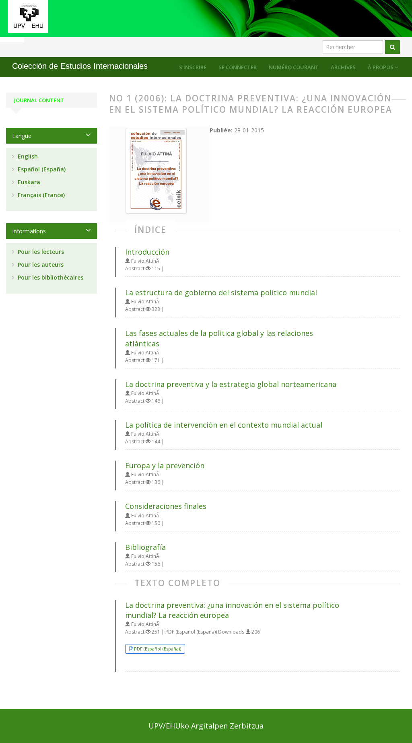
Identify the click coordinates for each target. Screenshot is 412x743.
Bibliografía (145, 547)
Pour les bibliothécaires (49, 277)
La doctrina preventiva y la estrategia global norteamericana (230, 384)
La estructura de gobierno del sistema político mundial (221, 292)
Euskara (28, 182)
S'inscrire (192, 67)
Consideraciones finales (165, 506)
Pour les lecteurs (40, 251)
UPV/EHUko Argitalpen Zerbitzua (206, 726)
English (27, 156)
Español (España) (41, 169)
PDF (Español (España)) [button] (157, 649)
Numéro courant (294, 67)
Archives (343, 67)
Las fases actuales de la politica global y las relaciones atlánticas (219, 338)
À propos (381, 67)
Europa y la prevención (164, 465)
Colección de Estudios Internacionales (80, 66)
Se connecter (237, 67)
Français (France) (40, 195)
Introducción (147, 252)
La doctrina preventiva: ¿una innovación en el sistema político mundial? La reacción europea (232, 610)
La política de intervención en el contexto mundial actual (223, 425)
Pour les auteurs (40, 264)
